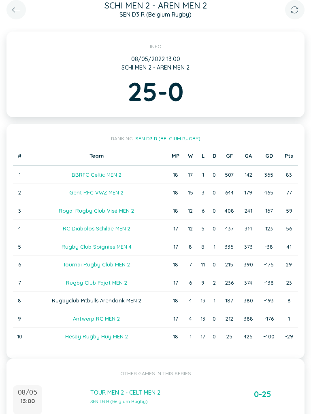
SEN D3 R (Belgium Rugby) (167, 138)
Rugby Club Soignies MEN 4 (97, 246)
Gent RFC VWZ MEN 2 (96, 192)
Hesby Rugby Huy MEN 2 (96, 336)
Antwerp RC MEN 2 (96, 318)
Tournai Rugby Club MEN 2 (96, 264)
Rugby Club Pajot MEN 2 (96, 282)
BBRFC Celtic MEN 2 (96, 174)
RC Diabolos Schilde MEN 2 (96, 228)
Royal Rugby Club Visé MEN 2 (96, 210)
